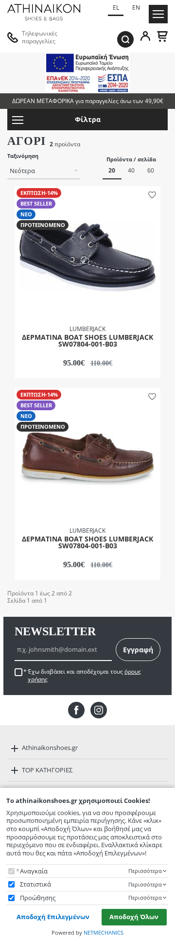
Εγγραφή (138, 649)
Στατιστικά (35, 884)
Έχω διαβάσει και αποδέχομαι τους (84, 675)
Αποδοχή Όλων (133, 916)
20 (111, 170)
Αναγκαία (34, 871)
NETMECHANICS (103, 932)
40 (131, 170)
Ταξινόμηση (22, 156)
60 (150, 170)
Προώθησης (37, 898)
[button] (150, 194)
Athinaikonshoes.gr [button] (50, 747)
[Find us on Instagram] (98, 710)
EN (136, 7)
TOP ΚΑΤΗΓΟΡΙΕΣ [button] (47, 770)
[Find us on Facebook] (76, 710)
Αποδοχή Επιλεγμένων (53, 916)
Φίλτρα (88, 119)
